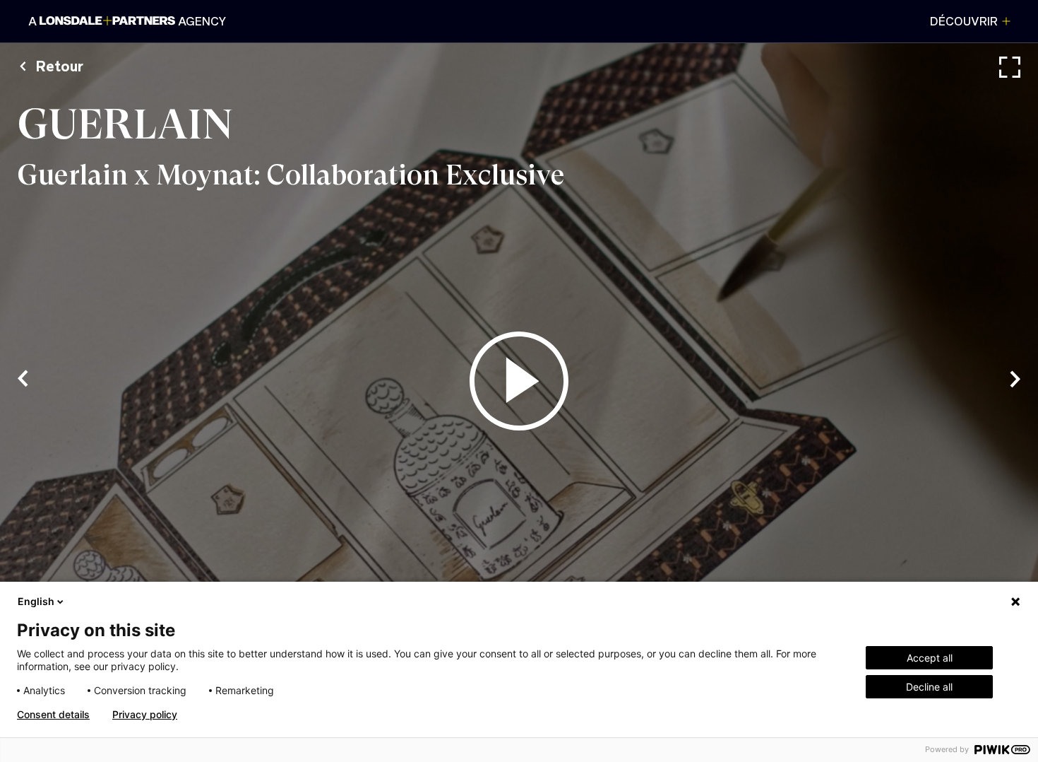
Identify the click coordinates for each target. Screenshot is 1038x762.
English (36, 601)
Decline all (929, 687)
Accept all (930, 658)
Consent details (53, 714)
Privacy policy (144, 714)
